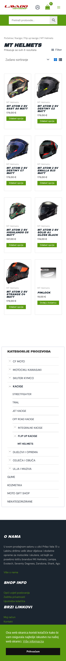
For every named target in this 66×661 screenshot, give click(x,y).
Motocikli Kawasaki (27, 370)
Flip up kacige (27, 436)
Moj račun (9, 617)
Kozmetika (14, 485)
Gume (11, 477)
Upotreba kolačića (14, 601)
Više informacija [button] (33, 641)
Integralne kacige (30, 427)
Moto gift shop (18, 493)
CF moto (19, 361)
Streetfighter (21, 394)
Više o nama (11, 572)
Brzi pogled (17, 96)
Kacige (18, 386)
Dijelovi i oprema (25, 452)
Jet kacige (19, 411)
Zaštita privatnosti (14, 597)
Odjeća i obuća (24, 460)
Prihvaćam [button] (33, 651)
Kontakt (8, 621)
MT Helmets (25, 443)
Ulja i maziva (22, 469)
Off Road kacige (23, 419)
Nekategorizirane (19, 501)
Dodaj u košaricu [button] (48, 302)
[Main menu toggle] (58, 7)
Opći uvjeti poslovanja (17, 592)
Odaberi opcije (16, 118)
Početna (8, 38)
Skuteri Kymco (23, 378)
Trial (15, 402)
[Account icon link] (37, 7)
